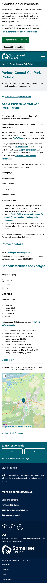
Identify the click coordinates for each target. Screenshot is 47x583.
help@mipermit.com (27, 149)
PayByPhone (18, 138)
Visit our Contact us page (12, 475)
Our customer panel (11, 515)
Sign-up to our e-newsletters (15, 510)
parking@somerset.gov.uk (19, 252)
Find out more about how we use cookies (19, 31)
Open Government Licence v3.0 (33, 538)
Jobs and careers (10, 500)
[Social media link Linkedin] (12, 527)
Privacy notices (7, 579)
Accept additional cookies (14, 40)
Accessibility (6, 564)
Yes (12, 451)
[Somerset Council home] (13, 56)
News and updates (10, 505)
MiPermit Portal (21, 146)
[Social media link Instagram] (20, 527)
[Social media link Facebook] (4, 527)
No (35, 451)
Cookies (4, 574)
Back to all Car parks (14, 433)
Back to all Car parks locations (18, 96)
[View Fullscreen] (5, 376)
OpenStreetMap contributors (17, 426)
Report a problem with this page (15, 458)
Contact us (5, 569)
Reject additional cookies (13, 47)
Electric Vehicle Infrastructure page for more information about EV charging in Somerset (23, 217)
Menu (43, 55)
